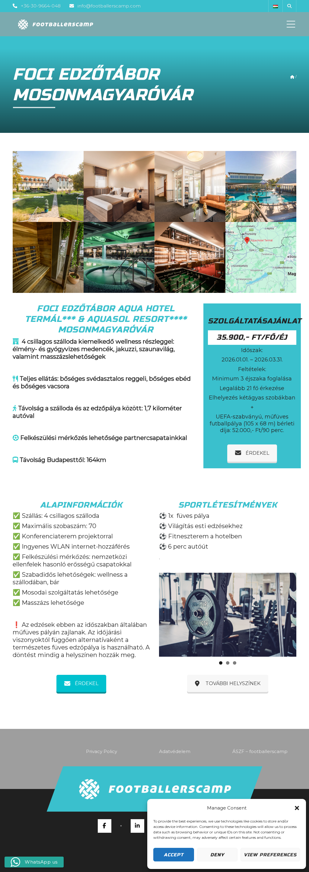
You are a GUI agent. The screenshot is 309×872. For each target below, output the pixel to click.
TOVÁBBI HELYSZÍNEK (232, 683)
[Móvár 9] (48, 257)
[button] (297, 808)
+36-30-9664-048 (41, 6)
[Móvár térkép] (260, 257)
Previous (150, 615)
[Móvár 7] (260, 186)
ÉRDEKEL (257, 453)
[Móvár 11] (189, 257)
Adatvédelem (174, 751)
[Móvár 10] (119, 186)
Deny (217, 855)
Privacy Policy (101, 751)
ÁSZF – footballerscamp (260, 751)
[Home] (55, 24)
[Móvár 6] (119, 257)
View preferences (270, 855)
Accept (173, 855)
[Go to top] (154, 789)
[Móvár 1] (48, 186)
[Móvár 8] (189, 186)
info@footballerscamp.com (109, 6)
